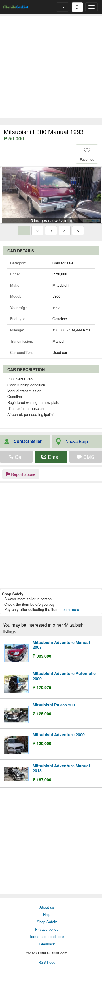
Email (53, 456)
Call (18, 456)
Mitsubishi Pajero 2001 (55, 705)
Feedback (47, 943)
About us (46, 907)
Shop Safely (47, 921)
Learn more (70, 609)
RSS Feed (46, 962)
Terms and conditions (46, 936)
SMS (88, 456)
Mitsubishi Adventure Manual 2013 (61, 768)
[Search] (62, 7)
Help (46, 914)
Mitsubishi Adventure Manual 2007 (61, 644)
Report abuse (22, 474)
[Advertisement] (51, 67)
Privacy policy (46, 929)
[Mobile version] (77, 7)
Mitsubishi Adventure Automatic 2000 (64, 676)
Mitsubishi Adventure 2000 (59, 734)
